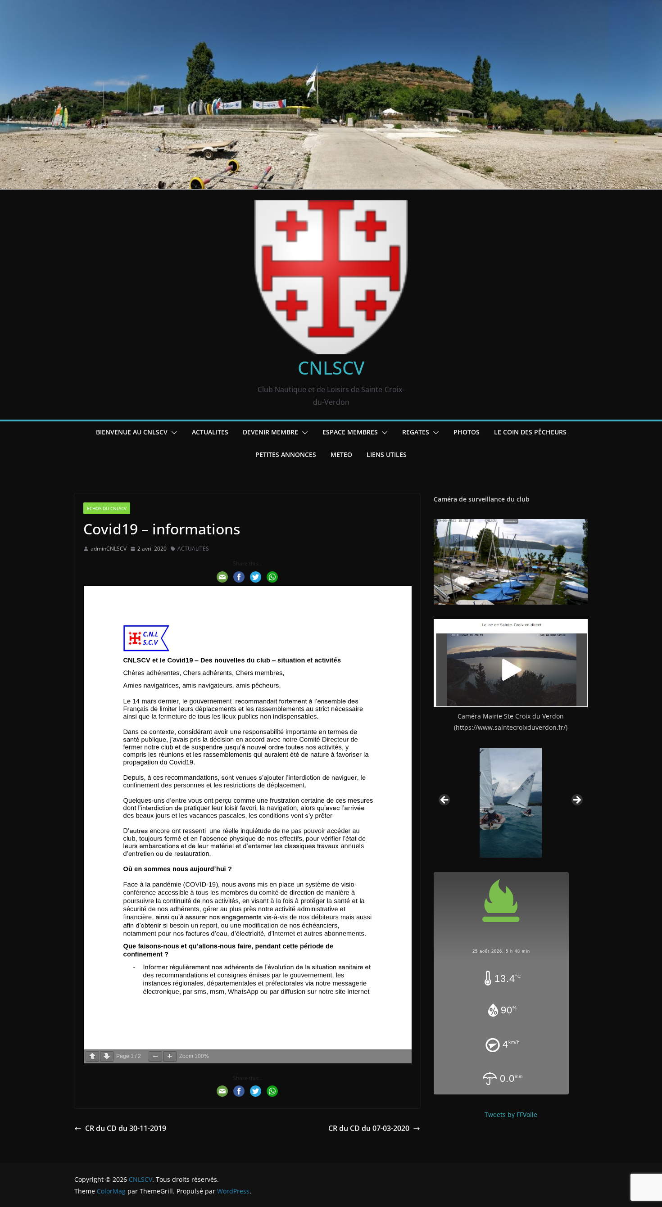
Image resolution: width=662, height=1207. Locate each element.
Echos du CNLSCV (107, 508)
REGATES (415, 432)
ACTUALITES (210, 432)
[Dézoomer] (155, 1056)
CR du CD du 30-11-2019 (125, 1128)
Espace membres (350, 432)
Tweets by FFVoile (511, 1114)
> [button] (576, 800)
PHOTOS (466, 432)
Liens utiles (387, 454)
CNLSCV (331, 367)
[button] (172, 432)
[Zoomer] (170, 1056)
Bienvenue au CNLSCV (132, 432)
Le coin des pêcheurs (530, 432)
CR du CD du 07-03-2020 (368, 1128)
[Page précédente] (92, 1056)
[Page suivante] (106, 1056)
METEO (341, 454)
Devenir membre (270, 432)
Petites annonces (285, 454)
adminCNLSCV (109, 548)
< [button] (445, 800)
